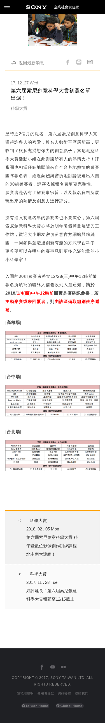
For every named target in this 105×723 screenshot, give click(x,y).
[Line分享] (79, 63)
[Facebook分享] (68, 63)
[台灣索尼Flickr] (63, 667)
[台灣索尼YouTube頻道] (52, 667)
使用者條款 (45, 693)
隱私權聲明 (25, 693)
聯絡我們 (81, 693)
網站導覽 (64, 693)
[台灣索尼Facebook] (42, 667)
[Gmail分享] (90, 63)
